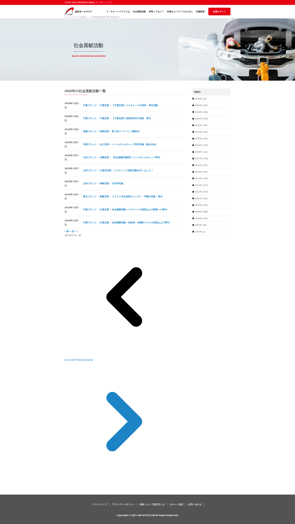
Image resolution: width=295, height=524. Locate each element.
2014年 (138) (201, 178)
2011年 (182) (201, 198)
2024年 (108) (201, 112)
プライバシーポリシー (123, 504)
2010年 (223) (201, 205)
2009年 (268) (201, 211)
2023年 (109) (201, 118)
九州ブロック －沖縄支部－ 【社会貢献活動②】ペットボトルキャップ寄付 (121, 157)
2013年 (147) (201, 185)
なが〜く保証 (176, 504)
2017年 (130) (201, 158)
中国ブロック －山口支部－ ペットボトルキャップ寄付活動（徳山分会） (120, 144)
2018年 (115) (201, 152)
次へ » (75, 231)
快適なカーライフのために (180, 11)
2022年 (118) (201, 125)
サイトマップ (100, 504)
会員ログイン (219, 11)
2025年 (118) (201, 105)
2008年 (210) (201, 218)
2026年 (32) (201, 98)
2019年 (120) (201, 145)
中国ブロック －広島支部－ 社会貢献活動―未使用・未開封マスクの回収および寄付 (126, 222)
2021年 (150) (201, 132)
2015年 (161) (201, 172)
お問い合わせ (195, 504)
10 (82, 360)
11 (85, 360)
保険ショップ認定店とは (152, 504)
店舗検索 (200, 11)
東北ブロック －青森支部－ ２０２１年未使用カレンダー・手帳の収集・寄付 (123, 196)
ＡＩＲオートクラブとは (118, 11)
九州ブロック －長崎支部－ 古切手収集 (103, 183)
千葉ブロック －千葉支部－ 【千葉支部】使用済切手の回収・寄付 (117, 118)
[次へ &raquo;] (124, 480)
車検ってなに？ (156, 11)
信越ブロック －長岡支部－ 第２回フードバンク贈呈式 (111, 131)
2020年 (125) (201, 138)
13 (91, 360)
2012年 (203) (201, 192)
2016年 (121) (201, 165)
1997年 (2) (200, 232)
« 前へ (68, 231)
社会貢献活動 (139, 11)
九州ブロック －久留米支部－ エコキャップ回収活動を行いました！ (118, 170)
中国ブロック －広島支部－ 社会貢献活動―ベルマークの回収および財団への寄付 (125, 209)
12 (88, 360)
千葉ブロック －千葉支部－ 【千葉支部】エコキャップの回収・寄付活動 (120, 105)
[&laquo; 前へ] (124, 355)
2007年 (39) (201, 225)
